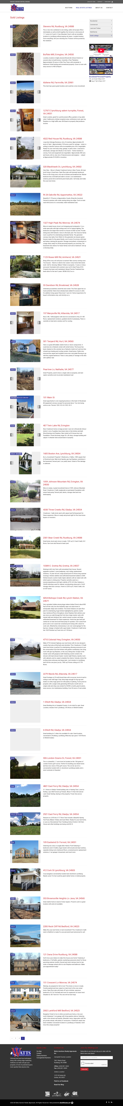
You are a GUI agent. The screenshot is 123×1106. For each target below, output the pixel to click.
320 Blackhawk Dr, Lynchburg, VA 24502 (62, 166)
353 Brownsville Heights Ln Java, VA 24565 (64, 898)
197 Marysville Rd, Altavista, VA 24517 (61, 313)
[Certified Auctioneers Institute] (75, 1094)
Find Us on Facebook (61, 1081)
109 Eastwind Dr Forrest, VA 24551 (59, 842)
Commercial (94, 24)
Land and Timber (95, 28)
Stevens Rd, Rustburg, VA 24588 (58, 26)
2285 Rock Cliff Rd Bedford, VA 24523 (61, 926)
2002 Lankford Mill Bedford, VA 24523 (61, 1010)
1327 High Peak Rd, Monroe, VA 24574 (61, 223)
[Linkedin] (111, 1102)
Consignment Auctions (44, 1058)
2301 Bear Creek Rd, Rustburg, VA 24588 (62, 538)
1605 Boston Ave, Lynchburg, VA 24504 (61, 453)
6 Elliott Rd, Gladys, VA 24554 (57, 730)
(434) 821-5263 (91, 1)
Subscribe (108, 1)
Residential (93, 21)
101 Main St (49, 397)
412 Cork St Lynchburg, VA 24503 (59, 870)
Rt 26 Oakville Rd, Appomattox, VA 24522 (62, 195)
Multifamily (93, 32)
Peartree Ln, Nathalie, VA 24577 (58, 369)
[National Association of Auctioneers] (47, 1094)
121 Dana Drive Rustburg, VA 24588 (60, 954)
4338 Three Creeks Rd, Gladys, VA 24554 (62, 509)
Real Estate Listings (84, 7)
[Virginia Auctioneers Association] (57, 1094)
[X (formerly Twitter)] (109, 1102)
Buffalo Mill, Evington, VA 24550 (58, 54)
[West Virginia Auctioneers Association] (67, 1094)
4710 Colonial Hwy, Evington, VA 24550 (61, 639)
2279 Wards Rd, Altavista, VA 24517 (60, 674)
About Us (98, 7)
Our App (39, 1051)
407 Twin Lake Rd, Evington (56, 425)
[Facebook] (106, 1102)
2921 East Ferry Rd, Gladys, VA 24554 (61, 814)
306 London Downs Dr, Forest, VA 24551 (62, 758)
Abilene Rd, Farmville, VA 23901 (58, 82)
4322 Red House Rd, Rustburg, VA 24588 (62, 138)
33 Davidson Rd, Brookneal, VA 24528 (61, 285)
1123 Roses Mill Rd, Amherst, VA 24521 (62, 257)
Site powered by (54, 1103)
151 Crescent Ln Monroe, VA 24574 (60, 982)
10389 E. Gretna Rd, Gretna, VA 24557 (61, 566)
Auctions (68, 7)
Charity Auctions (42, 1055)
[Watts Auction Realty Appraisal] (17, 8)
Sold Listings (94, 35)
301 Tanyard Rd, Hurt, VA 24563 (58, 341)
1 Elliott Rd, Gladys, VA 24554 (57, 702)
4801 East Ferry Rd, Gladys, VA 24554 (61, 786)
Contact (99, 1)
